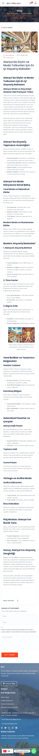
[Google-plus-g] (9, 728)
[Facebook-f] (2, 728)
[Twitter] (5, 728)
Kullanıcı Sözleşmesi (7, 704)
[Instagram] (13, 728)
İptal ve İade (5, 697)
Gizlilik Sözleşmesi (7, 700)
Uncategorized (26, 13)
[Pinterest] (16, 728)
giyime (16, 557)
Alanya (5, 557)
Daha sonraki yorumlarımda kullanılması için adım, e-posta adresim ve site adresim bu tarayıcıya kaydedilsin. (18, 631)
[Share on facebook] (18, 600)
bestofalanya (10, 55)
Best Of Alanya (12, 13)
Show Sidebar (8, 27)
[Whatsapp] (33, 751)
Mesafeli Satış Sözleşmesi (9, 707)
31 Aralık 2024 (23, 55)
